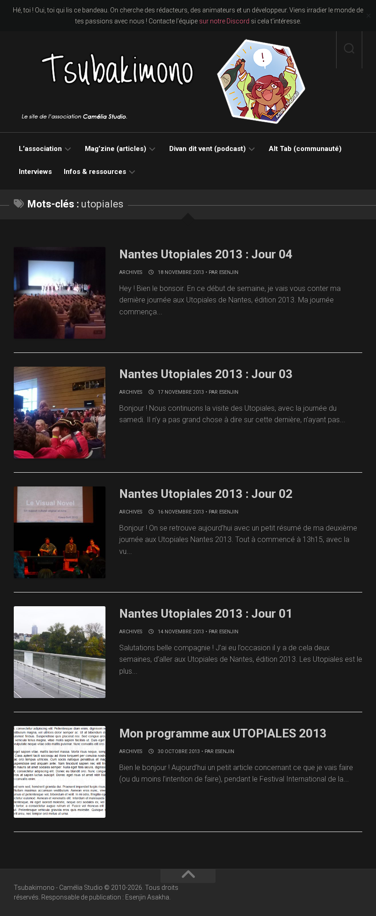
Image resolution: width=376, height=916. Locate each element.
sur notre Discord (224, 21)
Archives (130, 272)
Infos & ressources (95, 172)
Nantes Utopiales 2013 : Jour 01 (206, 613)
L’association (40, 149)
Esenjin (228, 272)
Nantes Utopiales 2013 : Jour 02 (206, 494)
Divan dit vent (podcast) (207, 149)
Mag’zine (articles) (115, 149)
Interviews (35, 172)
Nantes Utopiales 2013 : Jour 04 (206, 254)
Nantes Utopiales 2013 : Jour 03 (206, 374)
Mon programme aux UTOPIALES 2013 (222, 733)
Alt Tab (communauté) (305, 149)
